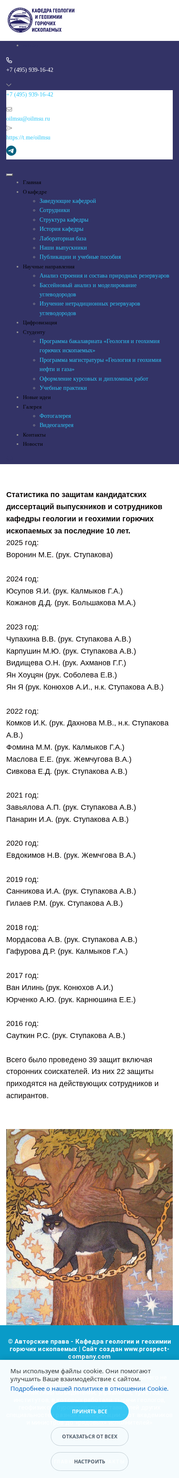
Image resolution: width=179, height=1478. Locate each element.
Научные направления (49, 266)
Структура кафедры (64, 220)
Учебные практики (63, 388)
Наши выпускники (63, 248)
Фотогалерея (55, 416)
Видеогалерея (56, 425)
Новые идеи (37, 397)
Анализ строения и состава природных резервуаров (104, 276)
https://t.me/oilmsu (28, 137)
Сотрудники (55, 210)
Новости (33, 444)
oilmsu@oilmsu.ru (28, 119)
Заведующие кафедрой (68, 201)
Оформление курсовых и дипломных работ (94, 379)
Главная (32, 182)
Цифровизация (40, 322)
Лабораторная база (63, 238)
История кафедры (61, 229)
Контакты (34, 435)
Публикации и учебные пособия (80, 257)
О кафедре (35, 192)
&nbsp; (31, 45)
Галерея (32, 407)
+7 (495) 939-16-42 (29, 94)
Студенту (34, 332)
